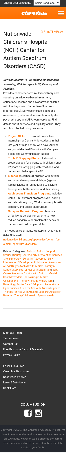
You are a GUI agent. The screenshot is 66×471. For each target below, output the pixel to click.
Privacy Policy (11, 355)
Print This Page (53, 31)
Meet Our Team (12, 332)
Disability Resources (34, 258)
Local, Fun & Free (13, 366)
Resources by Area (14, 377)
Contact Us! (10, 344)
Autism (31, 251)
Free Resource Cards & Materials (23, 349)
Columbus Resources (16, 371)
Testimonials (11, 338)
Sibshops (14, 176)
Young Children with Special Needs (34, 295)
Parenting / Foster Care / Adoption (23, 284)
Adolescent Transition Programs (29, 193)
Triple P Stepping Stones (24, 158)
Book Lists (9, 388)
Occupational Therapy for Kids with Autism (28, 280)
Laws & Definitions (14, 382)
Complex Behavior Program (25, 211)
